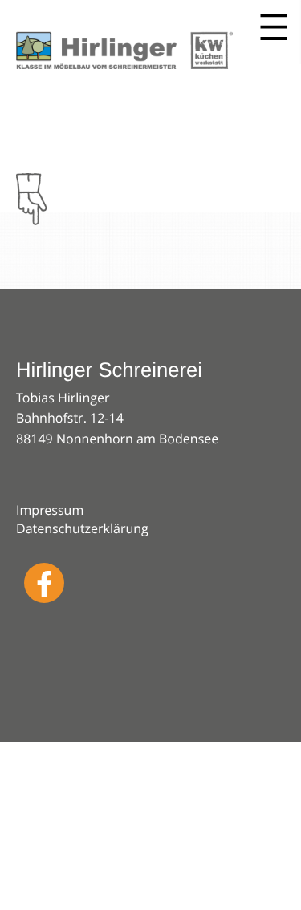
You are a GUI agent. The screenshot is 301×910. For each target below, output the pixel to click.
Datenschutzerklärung (82, 528)
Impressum (49, 510)
